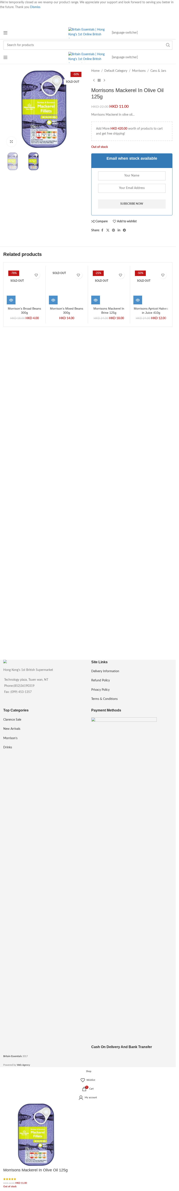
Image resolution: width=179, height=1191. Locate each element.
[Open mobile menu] (5, 32)
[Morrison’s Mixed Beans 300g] (66, 432)
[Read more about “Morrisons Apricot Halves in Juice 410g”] (137, 592)
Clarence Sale (12, 719)
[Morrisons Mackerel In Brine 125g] (109, 432)
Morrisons (139, 70)
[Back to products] (99, 80)
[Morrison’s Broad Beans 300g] (24, 432)
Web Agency (23, 1065)
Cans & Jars (158, 70)
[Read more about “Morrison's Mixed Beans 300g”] (53, 592)
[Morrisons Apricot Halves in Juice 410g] (151, 432)
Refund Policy (100, 680)
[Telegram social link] (124, 230)
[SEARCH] (167, 45)
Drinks (7, 747)
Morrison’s (10, 738)
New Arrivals (11, 728)
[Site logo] (87, 32)
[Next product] (104, 80)
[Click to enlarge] (11, 142)
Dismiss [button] (35, 7)
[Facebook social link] (102, 230)
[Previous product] (93, 80)
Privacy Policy (100, 689)
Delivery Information (105, 671)
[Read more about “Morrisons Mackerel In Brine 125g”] (95, 592)
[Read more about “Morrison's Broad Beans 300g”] (11, 592)
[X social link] (108, 230)
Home (95, 70)
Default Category (115, 70)
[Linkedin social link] (119, 230)
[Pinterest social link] (113, 230)
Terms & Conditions (104, 699)
